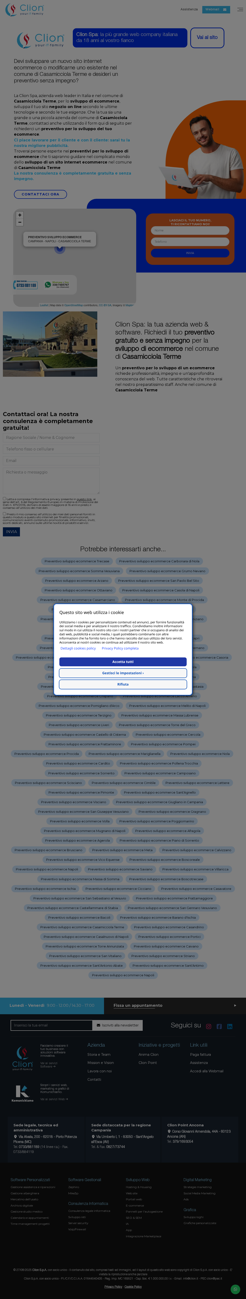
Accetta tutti (123, 662)
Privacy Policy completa (120, 648)
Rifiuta (123, 684)
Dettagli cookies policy (78, 648)
